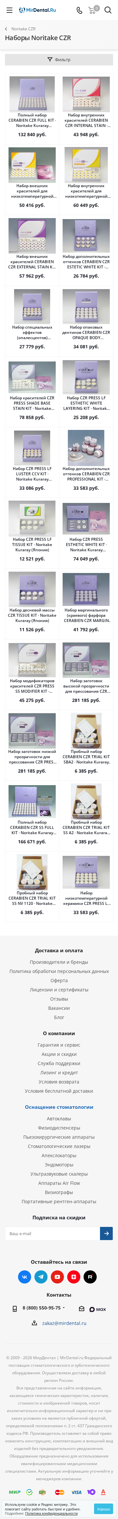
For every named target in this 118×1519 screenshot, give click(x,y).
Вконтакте (24, 1276)
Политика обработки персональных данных (59, 971)
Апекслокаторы (59, 1155)
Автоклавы (59, 1118)
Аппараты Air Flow (59, 1183)
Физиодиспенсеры (59, 1128)
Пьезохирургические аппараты (59, 1137)
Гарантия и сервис (59, 1045)
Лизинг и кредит (59, 1072)
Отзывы (59, 999)
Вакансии (59, 1008)
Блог (59, 1017)
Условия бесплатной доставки (59, 1091)
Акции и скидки (59, 1054)
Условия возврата (59, 1082)
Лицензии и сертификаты (59, 989)
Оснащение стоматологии (59, 1107)
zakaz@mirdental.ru (64, 1323)
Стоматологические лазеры (59, 1146)
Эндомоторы (59, 1164)
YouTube (57, 1276)
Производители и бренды (59, 962)
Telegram (41, 1276)
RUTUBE (90, 1276)
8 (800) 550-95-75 (42, 1308)
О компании (59, 1033)
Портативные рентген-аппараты (59, 1201)
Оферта (59, 980)
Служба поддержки (59, 1063)
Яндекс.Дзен (73, 1276)
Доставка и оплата (59, 950)
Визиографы (59, 1192)
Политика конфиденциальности (51, 1513)
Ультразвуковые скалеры (59, 1174)
